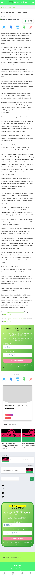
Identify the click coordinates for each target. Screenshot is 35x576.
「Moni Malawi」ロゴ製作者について (11, 557)
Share (22, 574)
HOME (18, 565)
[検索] (32, 479)
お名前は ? (7, 344)
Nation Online (7, 314)
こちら (22, 365)
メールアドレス (9, 352)
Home (4, 574)
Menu (13, 574)
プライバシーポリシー (17, 568)
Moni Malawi (20, 2)
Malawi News (13, 424)
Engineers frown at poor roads (15, 312)
